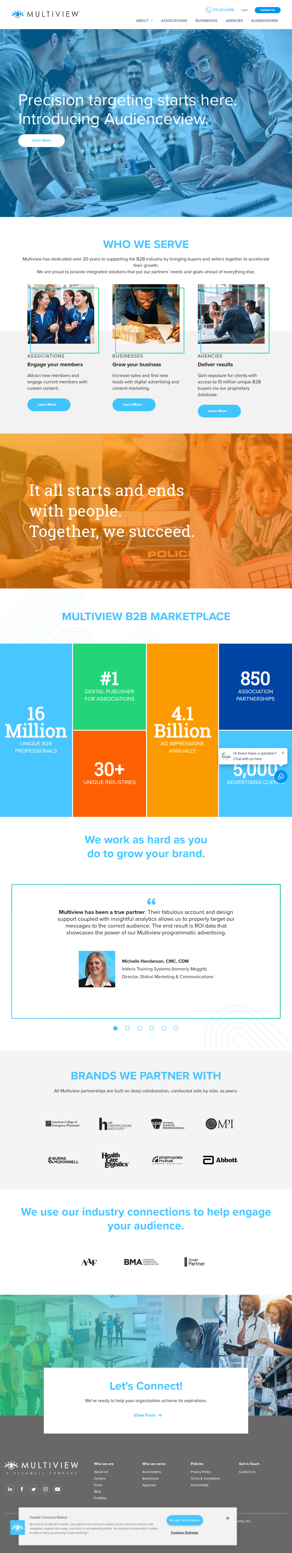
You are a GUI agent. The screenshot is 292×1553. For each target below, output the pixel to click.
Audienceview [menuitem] (264, 20)
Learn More (42, 140)
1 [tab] (115, 1028)
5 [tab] (164, 1028)
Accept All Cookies (184, 1520)
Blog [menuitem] (97, 1491)
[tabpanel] (146, 941)
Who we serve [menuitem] (154, 1464)
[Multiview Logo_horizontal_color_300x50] (45, 14)
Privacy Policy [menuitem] (201, 1472)
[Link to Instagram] (45, 1489)
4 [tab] (151, 1028)
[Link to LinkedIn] (10, 1489)
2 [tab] (127, 1028)
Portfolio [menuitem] (100, 1498)
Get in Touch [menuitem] (249, 1464)
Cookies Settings (184, 1533)
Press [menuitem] (98, 1485)
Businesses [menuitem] (206, 20)
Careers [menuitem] (100, 1478)
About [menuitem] (142, 20)
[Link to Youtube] (57, 1489)
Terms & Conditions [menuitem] (205, 1478)
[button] (17, 1527)
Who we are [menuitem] (104, 1464)
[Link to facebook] (21, 1489)
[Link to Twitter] (33, 1489)
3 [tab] (139, 1028)
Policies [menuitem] (197, 1464)
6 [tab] (176, 1028)
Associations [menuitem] (174, 20)
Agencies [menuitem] (234, 20)
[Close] (228, 1518)
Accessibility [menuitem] (200, 1485)
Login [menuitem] (244, 10)
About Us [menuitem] (101, 1472)
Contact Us (268, 10)
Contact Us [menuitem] (247, 1472)
